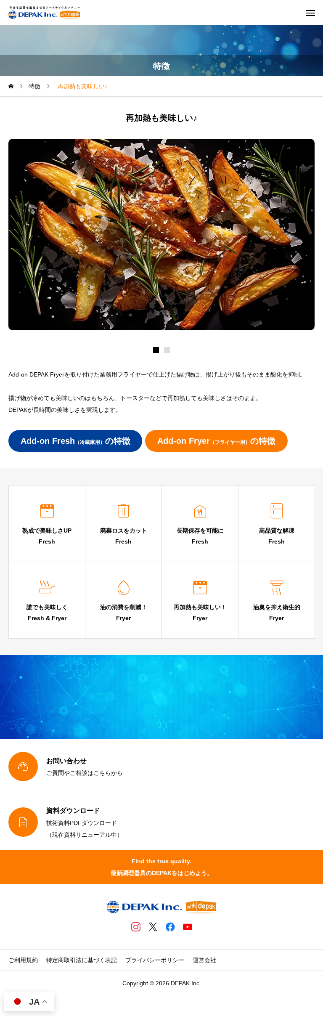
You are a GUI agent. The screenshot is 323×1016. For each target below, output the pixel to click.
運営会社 (204, 960)
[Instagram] (135, 927)
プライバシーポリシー (154, 960)
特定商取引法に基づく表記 (81, 960)
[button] (167, 350)
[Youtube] (187, 927)
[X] (153, 927)
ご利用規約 (23, 960)
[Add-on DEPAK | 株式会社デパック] (44, 12)
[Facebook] (170, 927)
